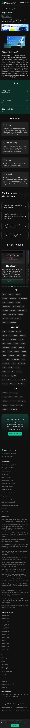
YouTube (12, 310)
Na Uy (4, 367)
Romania (4, 384)
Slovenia (19, 371)
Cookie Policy (21, 722)
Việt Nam (23, 380)
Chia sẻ (12, 405)
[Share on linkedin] (5, 456)
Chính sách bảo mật (21, 707)
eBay (3, 302)
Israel (24, 355)
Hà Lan (9, 343)
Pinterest (5, 298)
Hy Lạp (10, 351)
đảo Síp (23, 343)
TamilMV (20, 314)
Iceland (24, 351)
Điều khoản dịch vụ (7, 707)
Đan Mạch (22, 335)
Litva (23, 359)
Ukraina (4, 335)
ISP (21, 397)
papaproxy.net (6, 92)
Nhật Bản (12, 384)
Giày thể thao (6, 306)
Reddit (18, 302)
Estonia (14, 347)
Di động (4, 401)
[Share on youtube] (11, 456)
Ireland (18, 355)
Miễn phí (4, 409)
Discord (11, 294)
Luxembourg (5, 363)
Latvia (7, 359)
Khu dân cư (19, 405)
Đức (3, 343)
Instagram (13, 322)
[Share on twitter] (2, 456)
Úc (3, 339)
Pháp (3, 351)
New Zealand (21, 363)
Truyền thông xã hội (18, 306)
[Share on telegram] (8, 456)
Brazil (22, 384)
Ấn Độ (4, 355)
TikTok (4, 314)
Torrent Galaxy (23, 298)
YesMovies (13, 298)
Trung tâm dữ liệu (7, 397)
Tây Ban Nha (6, 347)
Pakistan (10, 367)
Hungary (16, 351)
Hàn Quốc (5, 376)
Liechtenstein (15, 359)
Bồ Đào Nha (5, 371)
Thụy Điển (13, 376)
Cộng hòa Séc (13, 335)
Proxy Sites (5, 9)
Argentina (13, 339)
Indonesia (11, 355)
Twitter (4, 294)
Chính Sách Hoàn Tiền (22, 710)
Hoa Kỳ (16, 380)
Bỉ (18, 384)
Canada (21, 339)
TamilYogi (5, 318)
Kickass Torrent (22, 310)
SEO (11, 318)
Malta (13, 363)
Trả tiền (12, 401)
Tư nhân (4, 405)
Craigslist (5, 322)
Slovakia (11, 331)
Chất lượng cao (20, 401)
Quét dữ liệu (12, 314)
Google (18, 294)
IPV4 (16, 397)
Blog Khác (15, 696)
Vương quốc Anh (7, 380)
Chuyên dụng (13, 393)
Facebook (10, 302)
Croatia (16, 343)
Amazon (17, 318)
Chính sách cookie (7, 710)
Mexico (4, 331)
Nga (13, 371)
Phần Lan (21, 347)
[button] (23, 2)
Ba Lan (18, 367)
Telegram (5, 310)
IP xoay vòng (13, 409)
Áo (7, 339)
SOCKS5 (4, 393)
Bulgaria (18, 331)
